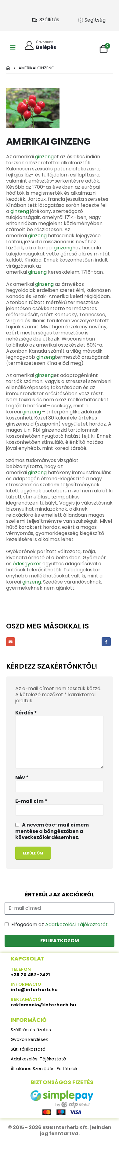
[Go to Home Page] (8, 68)
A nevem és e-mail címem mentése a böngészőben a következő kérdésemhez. (52, 831)
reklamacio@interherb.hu (43, 1005)
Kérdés (26, 713)
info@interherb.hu (34, 990)
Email (10, 641)
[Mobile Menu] (13, 47)
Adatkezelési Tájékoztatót (76, 924)
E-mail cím (31, 801)
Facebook (106, 641)
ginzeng (44, 156)
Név (22, 778)
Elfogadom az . (60, 924)
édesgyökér (27, 563)
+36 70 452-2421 (30, 975)
